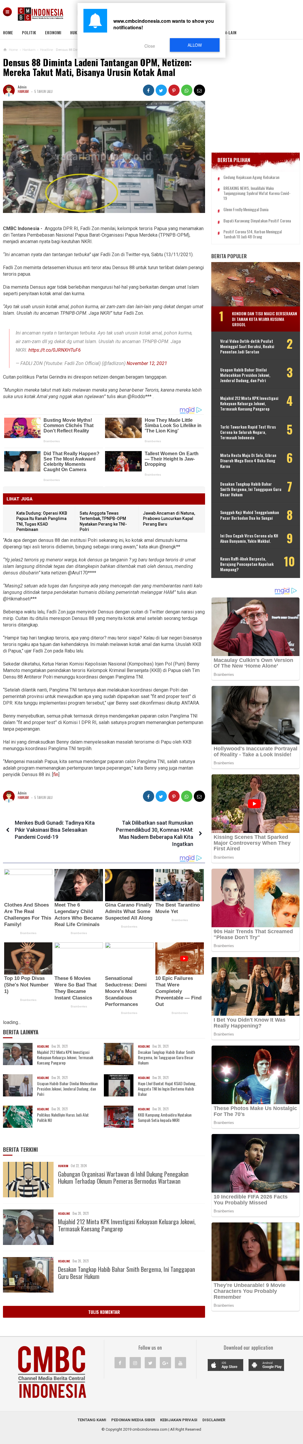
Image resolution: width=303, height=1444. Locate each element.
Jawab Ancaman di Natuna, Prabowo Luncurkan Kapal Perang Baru (169, 518)
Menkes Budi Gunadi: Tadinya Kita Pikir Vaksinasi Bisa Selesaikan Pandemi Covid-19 (55, 830)
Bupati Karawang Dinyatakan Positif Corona (257, 220)
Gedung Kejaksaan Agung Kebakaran (251, 177)
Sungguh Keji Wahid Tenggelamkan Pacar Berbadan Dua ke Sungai (249, 515)
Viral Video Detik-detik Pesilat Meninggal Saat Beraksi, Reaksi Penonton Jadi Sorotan (247, 346)
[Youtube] (180, 1362)
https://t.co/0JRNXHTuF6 (54, 350)
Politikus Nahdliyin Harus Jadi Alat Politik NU (63, 1117)
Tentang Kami (92, 1420)
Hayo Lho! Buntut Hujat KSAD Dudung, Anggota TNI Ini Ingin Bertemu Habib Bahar (167, 1089)
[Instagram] (135, 1362)
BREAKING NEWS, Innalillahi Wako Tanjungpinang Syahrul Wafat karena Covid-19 (257, 193)
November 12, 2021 (147, 363)
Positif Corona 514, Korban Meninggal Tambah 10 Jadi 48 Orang (252, 234)
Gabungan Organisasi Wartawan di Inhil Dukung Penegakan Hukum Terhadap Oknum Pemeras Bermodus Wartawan (123, 1177)
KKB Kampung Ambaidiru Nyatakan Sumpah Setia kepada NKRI (164, 1117)
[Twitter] (150, 1362)
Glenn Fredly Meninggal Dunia (245, 209)
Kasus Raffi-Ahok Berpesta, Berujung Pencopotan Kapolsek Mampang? (247, 564)
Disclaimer (213, 1420)
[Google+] (165, 1362)
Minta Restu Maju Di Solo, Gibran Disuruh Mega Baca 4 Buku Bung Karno (248, 461)
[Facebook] (120, 1362)
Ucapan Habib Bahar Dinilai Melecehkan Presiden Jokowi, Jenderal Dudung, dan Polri (67, 1089)
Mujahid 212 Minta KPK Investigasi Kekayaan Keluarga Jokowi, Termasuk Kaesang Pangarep (65, 1057)
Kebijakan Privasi (178, 1420)
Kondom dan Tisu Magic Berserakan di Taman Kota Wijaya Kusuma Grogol (264, 318)
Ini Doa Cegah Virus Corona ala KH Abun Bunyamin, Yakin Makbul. (249, 538)
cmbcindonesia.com (149, 1429)
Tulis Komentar (104, 1312)
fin (55, 774)
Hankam (23, 91)
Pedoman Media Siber (133, 1420)
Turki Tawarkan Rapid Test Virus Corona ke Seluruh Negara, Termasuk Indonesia (248, 432)
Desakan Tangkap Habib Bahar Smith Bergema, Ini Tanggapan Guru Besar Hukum (166, 1057)
